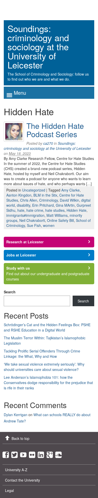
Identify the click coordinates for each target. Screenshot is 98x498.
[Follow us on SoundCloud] (59, 453)
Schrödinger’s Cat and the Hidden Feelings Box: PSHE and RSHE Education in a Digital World (47, 327)
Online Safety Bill (60, 220)
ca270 (48, 143)
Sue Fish (34, 225)
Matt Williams (57, 215)
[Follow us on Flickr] (33, 453)
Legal (9, 490)
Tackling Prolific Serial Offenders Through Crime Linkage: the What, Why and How (42, 353)
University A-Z (16, 469)
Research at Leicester (24, 241)
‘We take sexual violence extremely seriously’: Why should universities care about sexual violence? (44, 367)
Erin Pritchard (43, 205)
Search (10, 291)
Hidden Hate (76, 210)
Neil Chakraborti (32, 220)
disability (23, 205)
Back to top (20, 438)
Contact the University (22, 480)
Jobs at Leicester (21, 254)
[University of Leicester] (22, 8)
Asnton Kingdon (18, 195)
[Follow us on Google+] (50, 453)
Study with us (18, 268)
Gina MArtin (65, 205)
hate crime (34, 210)
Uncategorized (33, 190)
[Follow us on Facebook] (7, 453)
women (49, 225)
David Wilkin (69, 200)
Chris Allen (28, 200)
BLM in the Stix (45, 195)
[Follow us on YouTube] (24, 453)
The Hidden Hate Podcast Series (55, 129)
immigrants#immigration (25, 215)
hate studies (55, 210)
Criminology (48, 200)
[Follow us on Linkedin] (42, 453)
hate (20, 210)
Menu (20, 92)
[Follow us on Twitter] (15, 453)
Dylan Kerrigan (15, 414)
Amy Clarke (70, 190)
